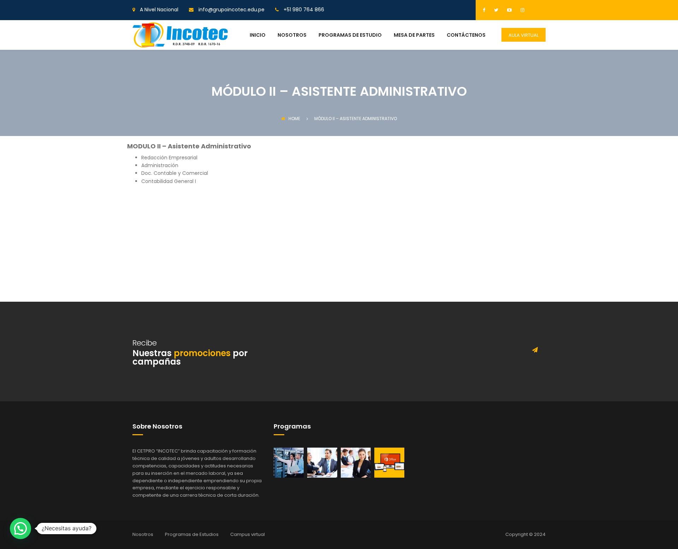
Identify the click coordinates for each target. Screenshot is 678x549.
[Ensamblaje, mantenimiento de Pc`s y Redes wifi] (289, 462)
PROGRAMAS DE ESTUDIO (350, 36)
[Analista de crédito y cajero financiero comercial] (322, 462)
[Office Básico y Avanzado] (389, 462)
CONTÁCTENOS (466, 36)
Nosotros (142, 534)
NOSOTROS (292, 36)
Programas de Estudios (192, 534)
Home (294, 119)
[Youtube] (508, 9)
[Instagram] (521, 9)
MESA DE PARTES (414, 36)
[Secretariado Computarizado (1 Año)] (356, 462)
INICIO (258, 36)
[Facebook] (486, 9)
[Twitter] (495, 9)
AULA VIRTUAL (524, 35)
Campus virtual (247, 534)
